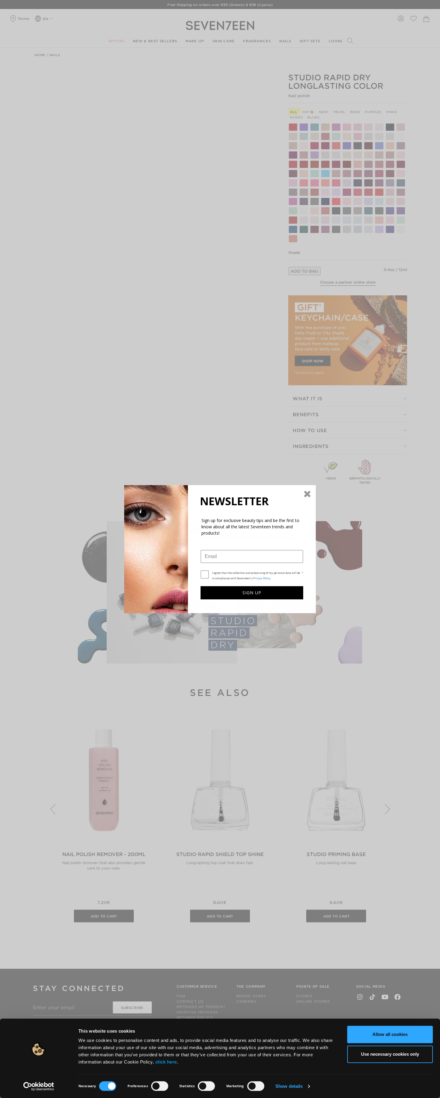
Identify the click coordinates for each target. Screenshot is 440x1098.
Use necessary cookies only (390, 1054)
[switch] (159, 1086)
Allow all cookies (390, 1034)
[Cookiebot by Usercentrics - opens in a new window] (39, 1086)
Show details (289, 1086)
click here (166, 1061)
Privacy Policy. (262, 578)
